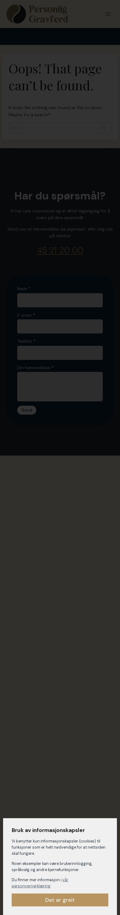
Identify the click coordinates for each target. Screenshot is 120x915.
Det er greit (60, 900)
